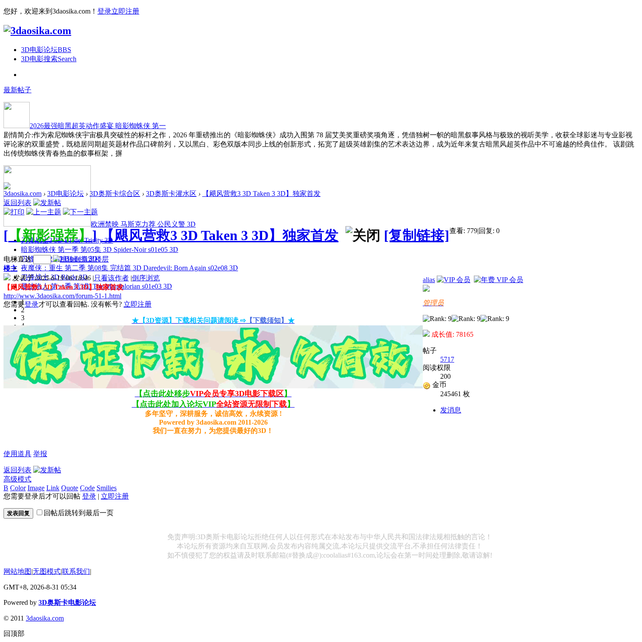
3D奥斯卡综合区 (115, 193)
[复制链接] (416, 235)
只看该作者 (111, 278)
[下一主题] (80, 212)
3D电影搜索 (48, 59)
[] (50, 235)
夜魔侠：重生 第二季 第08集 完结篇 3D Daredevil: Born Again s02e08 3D (129, 268)
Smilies (107, 488)
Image (36, 488)
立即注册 (125, 11)
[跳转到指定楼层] (81, 259)
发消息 (450, 410)
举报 (40, 453)
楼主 (10, 268)
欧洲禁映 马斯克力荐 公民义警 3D (143, 224)
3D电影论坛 (46, 49)
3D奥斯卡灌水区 (171, 193)
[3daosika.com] (37, 30)
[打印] (13, 212)
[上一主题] (43, 212)
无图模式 (47, 571)
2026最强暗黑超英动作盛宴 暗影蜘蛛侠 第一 (98, 125)
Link (52, 488)
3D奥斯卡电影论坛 (67, 602)
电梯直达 (17, 259)
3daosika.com (22, 193)
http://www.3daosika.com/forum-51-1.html (62, 296)
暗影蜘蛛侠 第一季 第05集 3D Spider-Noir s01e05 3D (99, 249)
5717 (447, 359)
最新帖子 (17, 90)
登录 (104, 11)
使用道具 (17, 453)
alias (429, 279)
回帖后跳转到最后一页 (79, 512)
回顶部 (13, 633)
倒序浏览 (146, 278)
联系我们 (76, 571)
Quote (69, 488)
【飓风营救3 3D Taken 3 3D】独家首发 (261, 193)
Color (18, 488)
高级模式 (17, 479)
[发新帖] (47, 202)
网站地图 (17, 571)
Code (87, 488)
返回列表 (17, 202)
